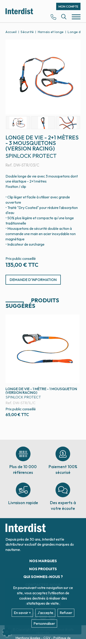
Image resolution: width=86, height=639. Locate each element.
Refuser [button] (66, 612)
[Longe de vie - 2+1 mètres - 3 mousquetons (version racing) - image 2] (43, 122)
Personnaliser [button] (44, 623)
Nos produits (43, 569)
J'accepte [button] (45, 612)
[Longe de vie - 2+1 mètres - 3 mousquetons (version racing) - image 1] (18, 122)
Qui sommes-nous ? (43, 576)
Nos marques (43, 560)
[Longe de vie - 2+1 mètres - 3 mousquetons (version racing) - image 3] (68, 122)
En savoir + (22, 612)
